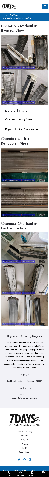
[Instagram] (30, 459)
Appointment (24, 452)
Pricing (24, 444)
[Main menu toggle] (45, 6)
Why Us (24, 439)
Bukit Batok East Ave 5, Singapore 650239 (24, 381)
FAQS (24, 448)
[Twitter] (19, 459)
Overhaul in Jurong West (18, 119)
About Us (24, 435)
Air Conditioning (24, 431)
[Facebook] (24, 459)
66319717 (24, 394)
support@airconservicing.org (24, 398)
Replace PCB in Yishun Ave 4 (21, 129)
